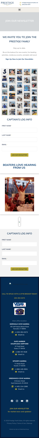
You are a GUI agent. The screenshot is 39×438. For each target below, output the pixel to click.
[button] (19, 9)
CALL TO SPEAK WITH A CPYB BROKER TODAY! (19, 294)
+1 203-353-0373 (21, 332)
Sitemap (29, 423)
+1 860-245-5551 (21, 369)
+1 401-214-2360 (21, 386)
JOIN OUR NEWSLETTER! (19, 155)
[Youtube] (22, 401)
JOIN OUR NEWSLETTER (19, 409)
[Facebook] (12, 401)
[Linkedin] (27, 401)
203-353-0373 (19, 298)
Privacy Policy (11, 423)
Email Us (21, 335)
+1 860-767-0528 (21, 352)
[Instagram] (17, 401)
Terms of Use (21, 423)
